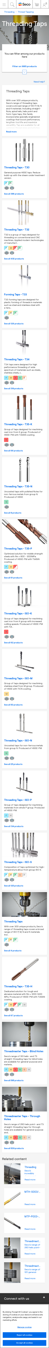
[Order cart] (37, 4)
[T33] (24, 277)
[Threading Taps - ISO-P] (24, 783)
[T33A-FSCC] (24, 904)
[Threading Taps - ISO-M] (24, 661)
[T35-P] (24, 531)
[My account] (45, 4)
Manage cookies (24, 1327)
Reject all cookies (24, 1335)
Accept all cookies (24, 1343)
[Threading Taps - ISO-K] (24, 596)
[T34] (24, 342)
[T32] (24, 212)
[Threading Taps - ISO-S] (24, 845)
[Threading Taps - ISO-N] (24, 723)
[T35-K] (24, 407)
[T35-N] (24, 469)
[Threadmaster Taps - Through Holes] (24, 1099)
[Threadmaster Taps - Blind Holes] (24, 1034)
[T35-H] (24, 969)
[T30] (24, 150)
